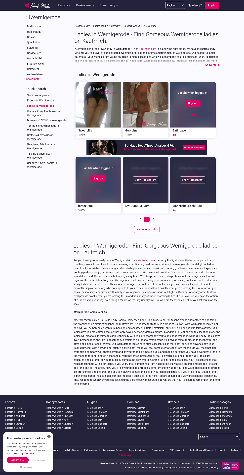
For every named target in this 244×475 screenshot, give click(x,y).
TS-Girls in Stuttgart (97, 424)
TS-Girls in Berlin (95, 408)
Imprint (221, 450)
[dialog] (28, 452)
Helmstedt (33, 69)
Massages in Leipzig (219, 428)
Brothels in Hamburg (178, 412)
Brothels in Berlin (176, 408)
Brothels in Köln (176, 420)
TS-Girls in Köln (94, 420)
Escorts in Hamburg (15, 412)
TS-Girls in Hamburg (97, 412)
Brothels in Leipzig (177, 428)
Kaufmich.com (82, 26)
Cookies (234, 450)
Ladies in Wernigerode (40, 105)
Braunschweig (35, 63)
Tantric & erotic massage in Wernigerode (43, 127)
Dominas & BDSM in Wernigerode (46, 120)
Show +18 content (145, 179)
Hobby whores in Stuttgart (59, 424)
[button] (28, 466)
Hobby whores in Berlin (58, 408)
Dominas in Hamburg (138, 412)
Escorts (63, 5)
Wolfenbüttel (34, 58)
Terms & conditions (137, 450)
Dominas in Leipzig (137, 428)
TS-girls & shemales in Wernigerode (40, 155)
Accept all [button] (17, 460)
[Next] (153, 219)
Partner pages (90, 450)
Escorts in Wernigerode (40, 100)
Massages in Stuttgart (220, 424)
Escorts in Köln (13, 420)
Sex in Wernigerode (38, 95)
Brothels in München (178, 416)
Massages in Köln (218, 420)
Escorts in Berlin (13, 408)
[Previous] (141, 219)
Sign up (192, 103)
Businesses (83, 5)
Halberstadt (34, 31)
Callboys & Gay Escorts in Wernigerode (42, 165)
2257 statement (177, 450)
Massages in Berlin (218, 408)
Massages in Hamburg (220, 412)
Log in (192, 115)
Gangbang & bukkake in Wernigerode (41, 146)
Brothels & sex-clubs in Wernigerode (40, 137)
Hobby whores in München (59, 416)
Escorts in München (15, 416)
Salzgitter (32, 47)
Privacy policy (158, 450)
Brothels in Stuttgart (178, 424)
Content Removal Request (201, 450)
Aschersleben (35, 74)
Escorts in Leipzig (14, 428)
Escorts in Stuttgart (15, 424)
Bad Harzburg (35, 26)
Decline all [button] (40, 460)
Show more (32, 79)
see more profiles (147, 229)
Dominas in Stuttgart (138, 424)
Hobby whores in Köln (57, 420)
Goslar (31, 37)
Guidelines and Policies (112, 450)
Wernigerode (149, 26)
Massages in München (220, 416)
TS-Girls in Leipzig (96, 428)
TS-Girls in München (97, 416)
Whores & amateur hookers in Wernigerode (44, 113)
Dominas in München (138, 416)
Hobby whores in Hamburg (60, 412)
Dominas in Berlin (136, 408)
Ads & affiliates (72, 450)
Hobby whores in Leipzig (58, 428)
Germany (116, 26)
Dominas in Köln (135, 420)
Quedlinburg (34, 42)
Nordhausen (34, 53)
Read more (29, 453)
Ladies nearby (100, 26)
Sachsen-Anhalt (132, 26)
